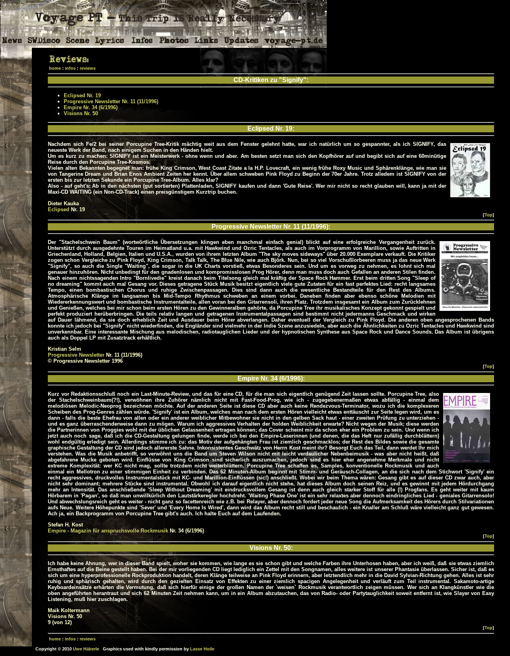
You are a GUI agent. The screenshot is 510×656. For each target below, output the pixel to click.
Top (488, 214)
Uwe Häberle (86, 648)
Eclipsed (58, 209)
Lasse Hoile (202, 648)
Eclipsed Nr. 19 (82, 95)
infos (70, 68)
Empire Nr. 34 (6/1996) (91, 107)
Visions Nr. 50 (81, 113)
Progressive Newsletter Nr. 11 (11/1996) (111, 101)
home (55, 68)
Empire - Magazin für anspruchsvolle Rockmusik (108, 531)
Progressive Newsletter (76, 355)
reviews (88, 68)
